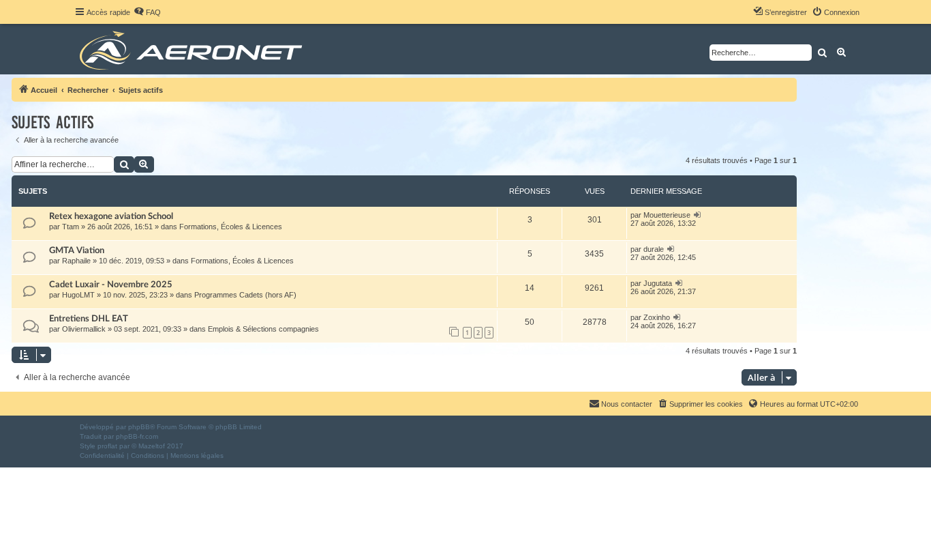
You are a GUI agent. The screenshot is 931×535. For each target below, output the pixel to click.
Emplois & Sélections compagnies (263, 329)
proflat (107, 446)
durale (653, 249)
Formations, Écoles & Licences (230, 226)
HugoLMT (78, 295)
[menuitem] (147, 12)
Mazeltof (151, 446)
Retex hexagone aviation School (111, 216)
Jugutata (657, 283)
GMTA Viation (76, 250)
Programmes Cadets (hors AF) (245, 295)
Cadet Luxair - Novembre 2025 (110, 284)
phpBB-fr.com (137, 436)
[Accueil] (193, 49)
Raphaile (76, 261)
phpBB (139, 427)
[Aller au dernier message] (697, 215)
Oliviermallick (84, 329)
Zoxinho (656, 317)
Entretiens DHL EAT (88, 318)
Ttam (70, 226)
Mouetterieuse (666, 215)
